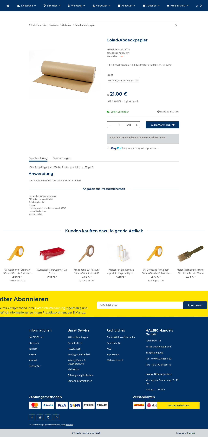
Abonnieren (195, 305)
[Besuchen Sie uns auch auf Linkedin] (56, 417)
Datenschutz (113, 343)
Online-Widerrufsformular (121, 337)
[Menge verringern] (110, 125)
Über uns (34, 343)
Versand (133, 101)
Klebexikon (73, 369)
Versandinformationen (80, 380)
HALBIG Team (36, 337)
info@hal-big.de (154, 352)
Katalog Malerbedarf (79, 354)
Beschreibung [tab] (38, 158)
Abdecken (124, 52)
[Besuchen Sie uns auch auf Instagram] (40, 417)
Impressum (113, 354)
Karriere (33, 348)
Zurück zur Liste (38, 25)
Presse (32, 354)
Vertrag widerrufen (178, 405)
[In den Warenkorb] (31, 36)
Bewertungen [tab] (62, 158)
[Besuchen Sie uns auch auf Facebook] (32, 417)
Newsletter (34, 365)
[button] (199, 6)
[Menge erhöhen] (136, 125)
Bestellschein (75, 343)
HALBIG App (74, 348)
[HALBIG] (8, 5)
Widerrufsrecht (115, 360)
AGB (109, 348)
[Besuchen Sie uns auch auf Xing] (48, 417)
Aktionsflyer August (78, 337)
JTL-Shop (191, 432)
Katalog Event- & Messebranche (76, 362)
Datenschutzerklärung (50, 308)
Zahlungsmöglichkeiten (80, 375)
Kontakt (33, 360)
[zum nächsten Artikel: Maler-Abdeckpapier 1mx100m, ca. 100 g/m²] (176, 25)
